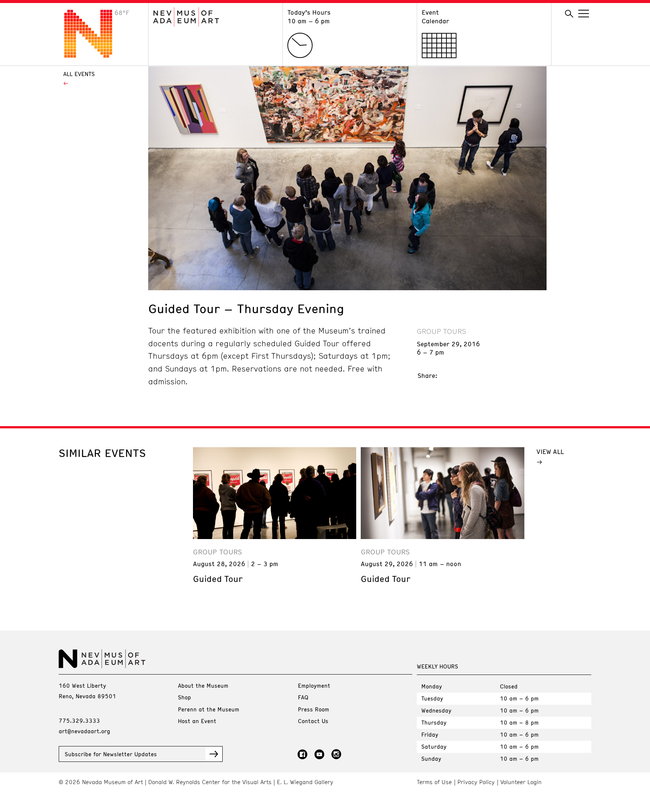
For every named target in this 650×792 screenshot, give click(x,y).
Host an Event (197, 720)
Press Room (313, 709)
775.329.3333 (79, 720)
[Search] (569, 14)
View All (550, 451)
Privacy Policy (476, 782)
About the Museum (203, 685)
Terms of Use (434, 782)
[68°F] (94, 55)
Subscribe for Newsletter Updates (111, 754)
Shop (184, 697)
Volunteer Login (521, 782)
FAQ (303, 697)
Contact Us (313, 720)
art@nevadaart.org (84, 731)
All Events (79, 74)
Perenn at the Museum (208, 709)
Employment (314, 685)
